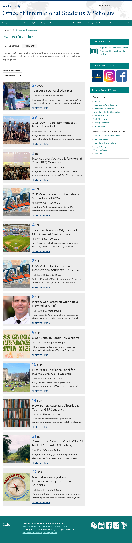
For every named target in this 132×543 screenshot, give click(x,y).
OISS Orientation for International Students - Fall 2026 (56, 196)
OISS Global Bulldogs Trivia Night (55, 338)
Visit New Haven (101, 119)
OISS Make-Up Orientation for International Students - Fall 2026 (55, 268)
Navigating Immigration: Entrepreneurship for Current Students (53, 481)
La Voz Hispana (100, 153)
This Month (29, 46)
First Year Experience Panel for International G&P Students (53, 371)
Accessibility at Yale (32, 532)
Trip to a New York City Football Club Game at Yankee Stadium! (54, 232)
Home (6, 30)
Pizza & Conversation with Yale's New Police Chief (55, 304)
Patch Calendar (100, 126)
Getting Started (7, 23)
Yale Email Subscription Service (107, 136)
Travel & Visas (78, 23)
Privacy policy (50, 532)
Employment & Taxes (95, 23)
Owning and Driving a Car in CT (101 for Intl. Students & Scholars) (57, 443)
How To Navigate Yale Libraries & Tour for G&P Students (55, 407)
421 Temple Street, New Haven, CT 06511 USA (45, 526)
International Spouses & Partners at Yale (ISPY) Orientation (57, 160)
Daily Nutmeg (99, 146)
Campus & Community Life (27, 23)
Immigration (63, 23)
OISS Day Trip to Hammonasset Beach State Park (54, 124)
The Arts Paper (100, 150)
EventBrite (103, 108)
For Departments (114, 23)
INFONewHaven (100, 115)
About (126, 23)
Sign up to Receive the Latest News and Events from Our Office (114, 51)
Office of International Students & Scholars (58, 13)
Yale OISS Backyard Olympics (52, 90)
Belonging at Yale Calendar (105, 105)
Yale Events (98, 101)
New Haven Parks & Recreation (107, 112)
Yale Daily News (100, 139)
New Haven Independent (104, 143)
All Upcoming (13, 46)
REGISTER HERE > (41, 108)
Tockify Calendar (101, 123)
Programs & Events (48, 23)
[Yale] (7, 524)
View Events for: (11, 70)
